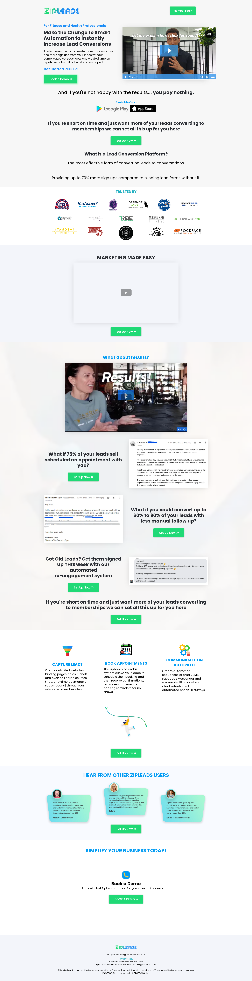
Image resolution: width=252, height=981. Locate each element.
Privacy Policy (126, 958)
